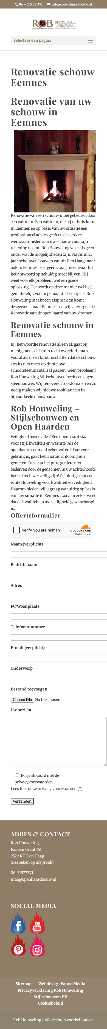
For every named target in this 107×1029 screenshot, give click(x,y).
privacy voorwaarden (57, 788)
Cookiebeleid (50, 1003)
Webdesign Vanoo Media (61, 983)
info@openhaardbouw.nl (33, 879)
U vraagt (73, 293)
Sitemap (24, 983)
